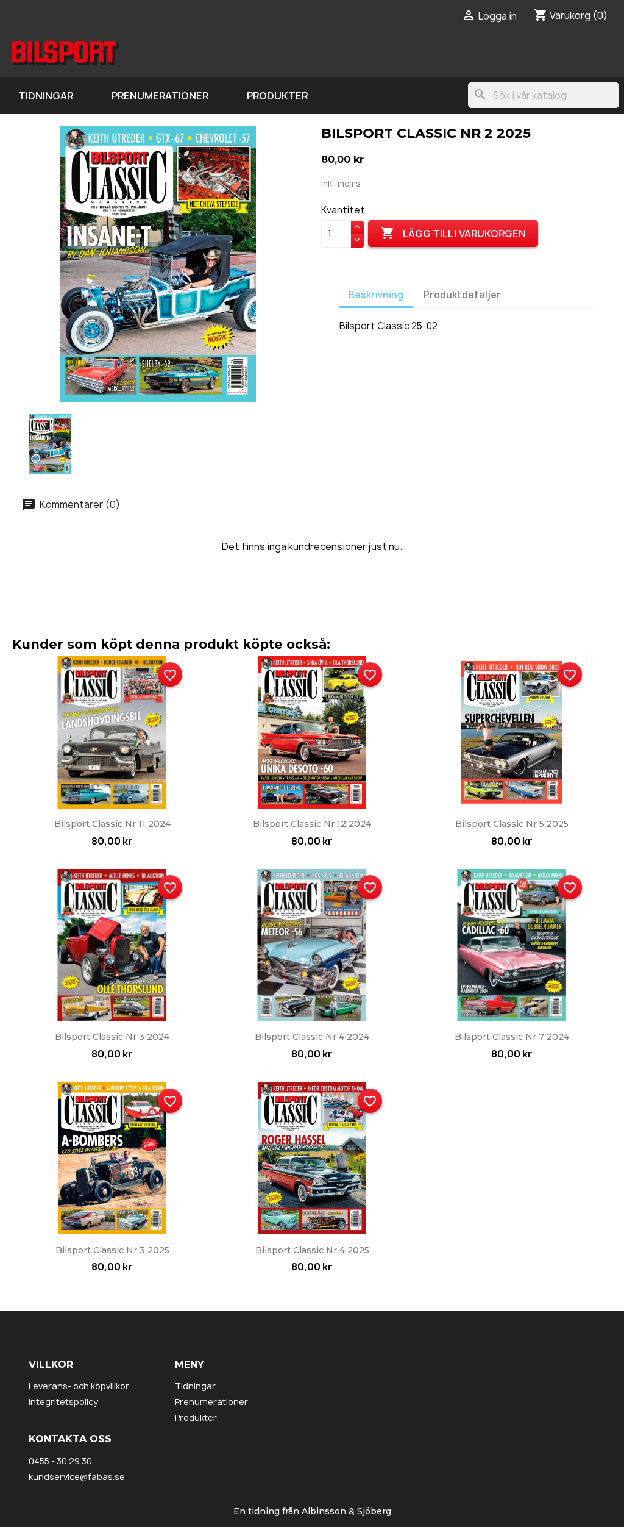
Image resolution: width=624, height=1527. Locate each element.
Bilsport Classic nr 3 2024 (112, 1036)
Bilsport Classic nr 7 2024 (512, 1036)
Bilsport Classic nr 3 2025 (112, 1250)
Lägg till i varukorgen (453, 233)
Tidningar (45, 95)
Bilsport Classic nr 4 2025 (312, 1250)
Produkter (277, 95)
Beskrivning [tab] (376, 294)
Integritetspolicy (63, 1401)
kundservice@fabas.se (77, 1476)
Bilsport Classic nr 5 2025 (512, 823)
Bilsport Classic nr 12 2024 (312, 823)
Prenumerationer (160, 95)
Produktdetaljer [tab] (462, 294)
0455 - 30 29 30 (60, 1461)
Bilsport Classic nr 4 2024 (312, 1036)
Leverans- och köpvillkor (79, 1386)
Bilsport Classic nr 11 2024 (112, 823)
